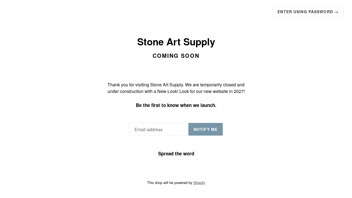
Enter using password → (308, 11)
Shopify (199, 182)
